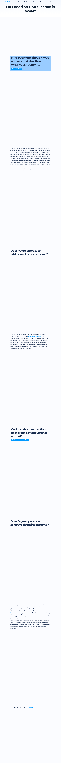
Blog (34, 1)
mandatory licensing (34, 336)
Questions (26, 1)
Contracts (17, 1)
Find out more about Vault (20, 440)
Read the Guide (17, 68)
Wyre (31, 707)
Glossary (42, 1)
